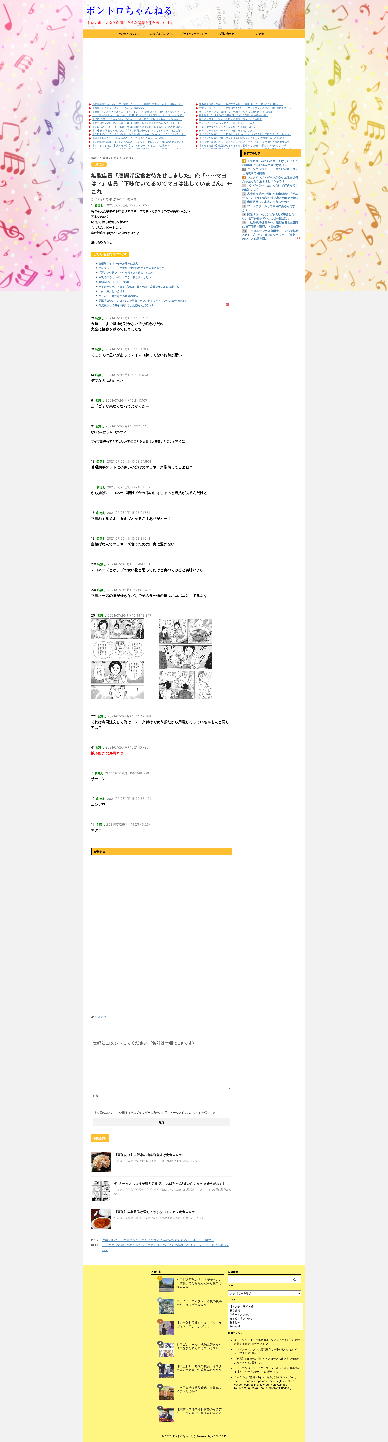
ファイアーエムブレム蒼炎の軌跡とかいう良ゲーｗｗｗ (199, 1303)
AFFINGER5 (219, 1436)
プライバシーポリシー (194, 33)
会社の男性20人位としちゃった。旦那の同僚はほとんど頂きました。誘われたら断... (138, 115)
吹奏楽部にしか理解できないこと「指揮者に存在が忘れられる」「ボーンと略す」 (158, 1240)
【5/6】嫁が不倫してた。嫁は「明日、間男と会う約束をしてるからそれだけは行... (137, 126)
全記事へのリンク (129, 33)
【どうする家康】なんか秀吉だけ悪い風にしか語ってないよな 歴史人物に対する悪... (245, 141)
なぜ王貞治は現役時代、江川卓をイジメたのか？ (199, 1389)
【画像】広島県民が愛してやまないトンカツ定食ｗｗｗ (154, 1212)
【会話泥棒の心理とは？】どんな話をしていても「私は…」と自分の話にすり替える (138, 141)
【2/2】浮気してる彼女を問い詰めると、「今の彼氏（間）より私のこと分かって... (137, 119)
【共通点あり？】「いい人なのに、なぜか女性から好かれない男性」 (129, 138)
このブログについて (161, 33)
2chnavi (235, 1326)
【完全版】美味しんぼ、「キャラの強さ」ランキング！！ (199, 1324)
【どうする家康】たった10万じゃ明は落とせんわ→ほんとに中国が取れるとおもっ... (245, 134)
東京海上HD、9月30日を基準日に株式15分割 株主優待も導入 (233, 115)
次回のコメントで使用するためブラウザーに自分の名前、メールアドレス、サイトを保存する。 (157, 1112)
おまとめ (235, 1322)
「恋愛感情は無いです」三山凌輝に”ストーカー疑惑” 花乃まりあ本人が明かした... (137, 104)
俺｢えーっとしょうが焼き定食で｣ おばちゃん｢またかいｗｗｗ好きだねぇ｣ (169, 1183)
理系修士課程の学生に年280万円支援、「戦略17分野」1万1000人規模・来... (241, 104)
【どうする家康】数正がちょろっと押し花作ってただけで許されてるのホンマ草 (242, 145)
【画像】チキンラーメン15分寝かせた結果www (118, 107)
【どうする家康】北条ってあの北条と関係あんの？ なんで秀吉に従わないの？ (242, 138)
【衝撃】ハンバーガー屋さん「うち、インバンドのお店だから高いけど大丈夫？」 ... (139, 111)
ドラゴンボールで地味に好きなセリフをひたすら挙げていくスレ (199, 1346)
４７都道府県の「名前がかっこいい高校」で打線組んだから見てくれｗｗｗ (199, 1283)
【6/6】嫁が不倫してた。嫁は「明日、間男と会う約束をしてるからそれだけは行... (137, 123)
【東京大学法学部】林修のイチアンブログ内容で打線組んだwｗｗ (199, 1411)
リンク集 (258, 33)
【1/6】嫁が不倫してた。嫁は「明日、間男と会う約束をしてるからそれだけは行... (137, 130)
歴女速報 (235, 1310)
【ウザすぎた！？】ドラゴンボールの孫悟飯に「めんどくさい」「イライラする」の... (139, 134)
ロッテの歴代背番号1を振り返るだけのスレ (259, 1377)
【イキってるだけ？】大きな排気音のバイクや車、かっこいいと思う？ (131, 145)
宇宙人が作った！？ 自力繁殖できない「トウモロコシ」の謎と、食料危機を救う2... (245, 107)
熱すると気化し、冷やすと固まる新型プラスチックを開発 (230, 119)
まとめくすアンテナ (241, 1318)
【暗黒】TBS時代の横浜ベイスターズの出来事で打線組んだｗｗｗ (199, 1368)
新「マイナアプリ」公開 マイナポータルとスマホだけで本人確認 (235, 111)
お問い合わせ (226, 33)
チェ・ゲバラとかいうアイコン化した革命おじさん (227, 123)
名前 (96, 1095)
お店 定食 (100, 1016)
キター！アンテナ (240, 1314)
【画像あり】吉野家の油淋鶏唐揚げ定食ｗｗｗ (148, 1155)
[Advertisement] (194, 68)
